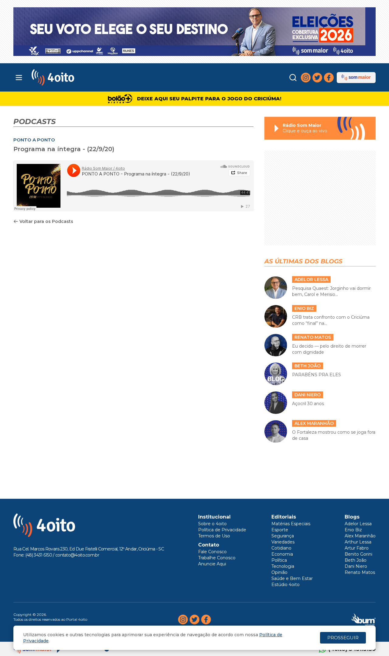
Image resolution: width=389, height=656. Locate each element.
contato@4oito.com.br (77, 555)
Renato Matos (360, 572)
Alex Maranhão (360, 536)
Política (279, 560)
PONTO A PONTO (34, 140)
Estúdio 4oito (285, 584)
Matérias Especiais (290, 523)
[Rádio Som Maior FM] (356, 77)
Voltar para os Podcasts (46, 221)
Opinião (279, 572)
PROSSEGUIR (343, 637)
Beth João (356, 560)
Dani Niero (356, 566)
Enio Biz (353, 530)
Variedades (282, 542)
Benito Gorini (358, 554)
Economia (282, 554)
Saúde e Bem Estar (292, 578)
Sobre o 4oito (212, 523)
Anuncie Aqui (212, 564)
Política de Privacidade (222, 530)
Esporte (279, 530)
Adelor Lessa (358, 523)
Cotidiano (281, 548)
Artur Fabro (357, 548)
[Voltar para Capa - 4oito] (80, 77)
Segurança (282, 536)
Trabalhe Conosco (217, 558)
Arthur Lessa (358, 542)
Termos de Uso (214, 536)
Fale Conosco (212, 551)
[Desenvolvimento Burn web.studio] (364, 619)
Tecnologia (282, 566)
